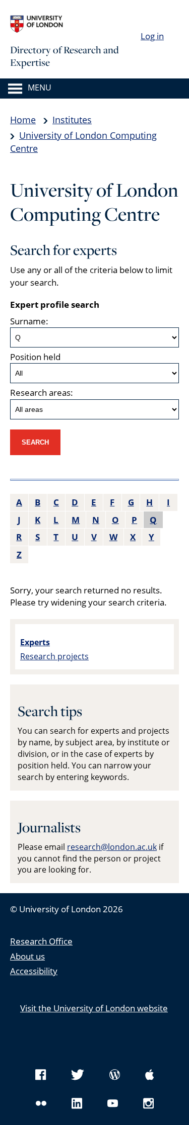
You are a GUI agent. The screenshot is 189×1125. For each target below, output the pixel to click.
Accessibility (33, 971)
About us (27, 956)
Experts (35, 642)
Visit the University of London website (94, 1008)
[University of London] (85, 24)
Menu (39, 88)
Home (23, 120)
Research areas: (41, 392)
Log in (152, 36)
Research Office (41, 941)
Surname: (29, 321)
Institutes (72, 120)
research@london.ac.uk (112, 846)
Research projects (54, 656)
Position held (35, 357)
